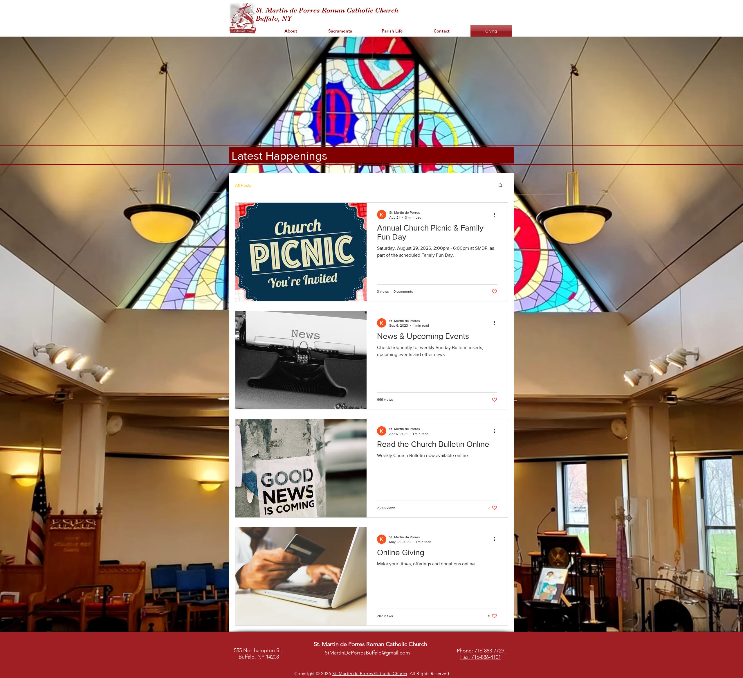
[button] (500, 186)
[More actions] (496, 214)
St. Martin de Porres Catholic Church (369, 673)
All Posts (243, 185)
